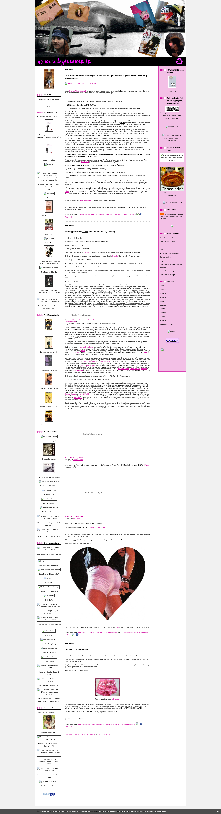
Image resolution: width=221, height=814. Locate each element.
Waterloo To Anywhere (49, 512)
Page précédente (71, 734)
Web (106, 724)
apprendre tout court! (97, 527)
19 (99, 734)
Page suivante (105, 734)
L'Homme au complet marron (49, 334)
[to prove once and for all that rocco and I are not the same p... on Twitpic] (172, 160)
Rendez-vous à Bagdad (49, 425)
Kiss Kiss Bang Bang (49, 644)
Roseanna (172, 91)
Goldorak (82, 347)
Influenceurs (172, 140)
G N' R (87, 632)
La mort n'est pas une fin (49, 352)
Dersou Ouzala (70, 394)
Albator (90, 347)
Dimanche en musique (168, 271)
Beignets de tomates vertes (48, 565)
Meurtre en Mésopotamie (49, 406)
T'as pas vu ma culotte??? (77, 649)
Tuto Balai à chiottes (167, 238)
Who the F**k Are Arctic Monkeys (49, 536)
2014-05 (163, 301)
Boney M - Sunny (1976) (74, 458)
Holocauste (78, 398)
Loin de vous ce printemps (49, 388)
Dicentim (144, 369)
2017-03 (163, 286)
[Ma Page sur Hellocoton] (172, 202)
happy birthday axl (129, 632)
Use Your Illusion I (49, 503)
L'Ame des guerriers (49, 652)
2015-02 (163, 297)
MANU (87, 214)
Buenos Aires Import (49, 441)
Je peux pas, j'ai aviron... (168, 241)
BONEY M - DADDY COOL (75, 516)
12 (83, 734)
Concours (81, 214)
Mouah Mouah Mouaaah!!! (100, 214)
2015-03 (163, 293)
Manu (67, 192)
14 (87, 734)
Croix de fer (49, 600)
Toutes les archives (166, 324)
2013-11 (163, 313)
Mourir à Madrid (83, 394)
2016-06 (163, 290)
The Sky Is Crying (49, 494)
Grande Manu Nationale (77, 91)
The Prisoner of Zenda (49, 272)
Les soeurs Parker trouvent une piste (96, 361)
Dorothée (75, 352)
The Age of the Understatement (49, 477)
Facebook (81, 635)
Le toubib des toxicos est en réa (49, 216)
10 (78, 734)
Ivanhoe (49, 169)
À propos (49, 106)
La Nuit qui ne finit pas (49, 370)
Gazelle (115, 256)
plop (161, 249)
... (160, 245)
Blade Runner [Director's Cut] (49, 574)
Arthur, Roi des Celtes (48, 732)
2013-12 (163, 309)
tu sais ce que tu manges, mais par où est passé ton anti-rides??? (171, 216)
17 (94, 734)
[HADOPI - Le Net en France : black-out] (80, 83)
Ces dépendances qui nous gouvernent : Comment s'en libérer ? (49, 137)
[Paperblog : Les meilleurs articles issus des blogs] (49, 797)
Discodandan (78, 460)
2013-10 (163, 316)
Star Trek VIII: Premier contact (48, 685)
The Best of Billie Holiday (49, 486)
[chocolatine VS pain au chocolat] (172, 191)
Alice (81, 365)
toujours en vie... (166, 261)
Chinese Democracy (49, 459)
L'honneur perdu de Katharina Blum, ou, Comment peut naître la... (49, 187)
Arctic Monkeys (85, 200)
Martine (86, 252)
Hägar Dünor (78, 370)
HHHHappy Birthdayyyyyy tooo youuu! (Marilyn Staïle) (90, 231)
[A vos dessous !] (107, 696)
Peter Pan (48, 243)
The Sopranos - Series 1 (48, 786)
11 (80, 734)
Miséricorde (49, 234)
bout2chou (77, 518)
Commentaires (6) (129, 214)
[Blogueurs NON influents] (172, 135)
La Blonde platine (49, 661)
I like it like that (49, 635)
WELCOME (85, 162)
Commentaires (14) (128, 724)
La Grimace (49, 198)
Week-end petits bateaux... (169, 253)
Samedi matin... (165, 257)
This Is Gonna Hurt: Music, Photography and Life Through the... (49, 292)
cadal (117, 627)
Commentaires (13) (110, 632)
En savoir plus (160, 811)
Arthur (146, 352)
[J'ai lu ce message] (218, 811)
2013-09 (163, 320)
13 (85, 734)
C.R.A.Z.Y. (48, 582)
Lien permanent (115, 214)
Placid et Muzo (123, 369)
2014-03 (163, 305)
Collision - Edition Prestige (49, 591)
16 (92, 734)
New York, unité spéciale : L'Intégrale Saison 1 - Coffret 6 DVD (49, 761)
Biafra (83, 351)
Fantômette (90, 365)
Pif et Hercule (135, 369)
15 (90, 734)
